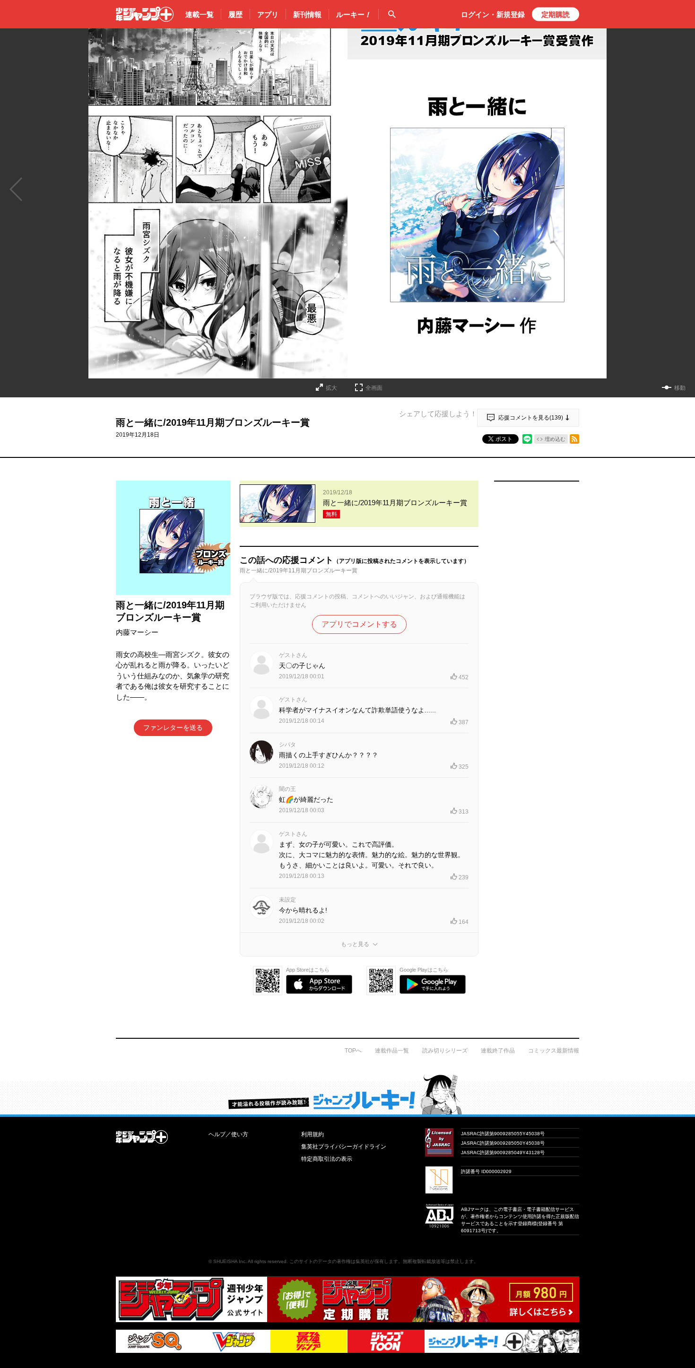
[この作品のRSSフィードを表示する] (574, 439)
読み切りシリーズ (445, 1050)
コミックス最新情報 (553, 1050)
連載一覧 (199, 14)
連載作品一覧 (392, 1050)
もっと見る (355, 944)
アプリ (267, 14)
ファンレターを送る (173, 727)
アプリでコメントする (359, 624)
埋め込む (555, 439)
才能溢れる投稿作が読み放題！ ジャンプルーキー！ (347, 1094)
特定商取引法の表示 (326, 1159)
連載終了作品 (498, 1050)
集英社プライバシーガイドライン (343, 1146)
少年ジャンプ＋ (145, 14)
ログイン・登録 (493, 14)
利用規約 (312, 1134)
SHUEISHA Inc (229, 1261)
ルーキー (353, 14)
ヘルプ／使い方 (228, 1134)
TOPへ (353, 1050)
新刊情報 (307, 14)
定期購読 (555, 14)
